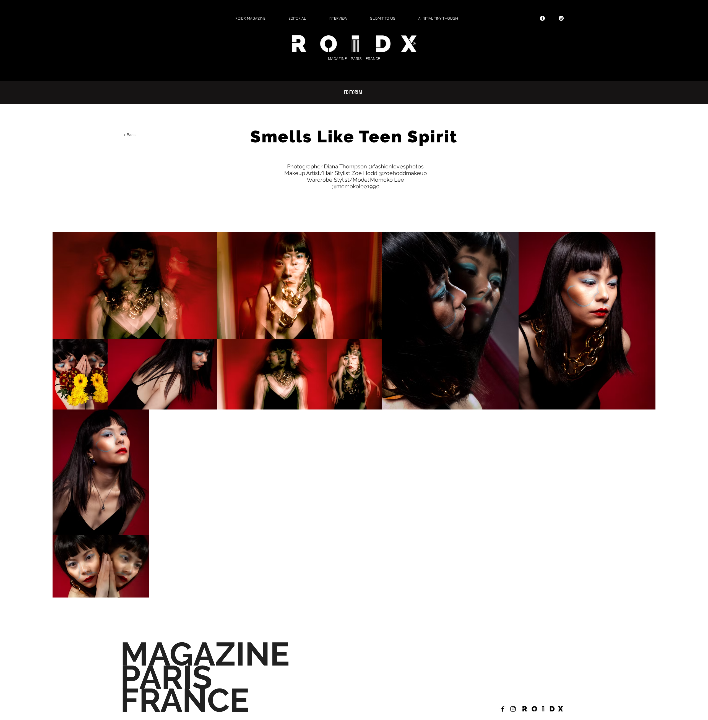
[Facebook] (542, 18)
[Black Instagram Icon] (513, 709)
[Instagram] (561, 18)
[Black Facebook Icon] (502, 709)
